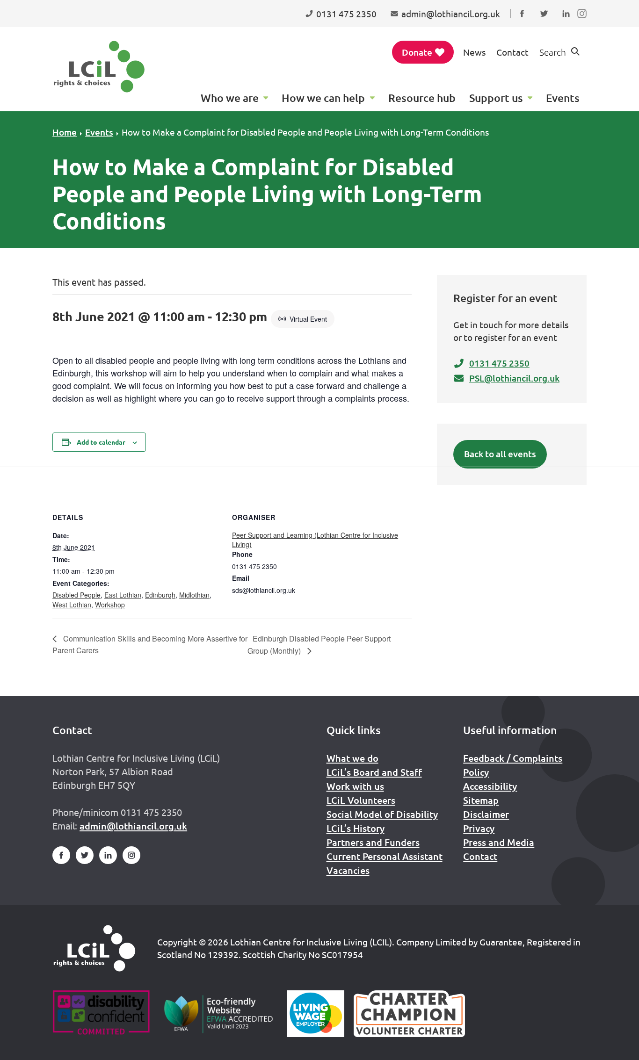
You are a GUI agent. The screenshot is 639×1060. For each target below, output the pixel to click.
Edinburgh (160, 594)
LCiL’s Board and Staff (374, 772)
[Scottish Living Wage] (315, 1013)
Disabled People (76, 594)
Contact (512, 52)
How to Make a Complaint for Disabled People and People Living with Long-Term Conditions (305, 131)
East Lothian (122, 594)
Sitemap (481, 800)
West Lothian (71, 604)
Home (64, 132)
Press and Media (498, 842)
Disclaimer (486, 814)
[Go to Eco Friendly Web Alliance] (218, 1013)
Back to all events (500, 454)
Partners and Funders (373, 842)
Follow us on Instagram (584, 22)
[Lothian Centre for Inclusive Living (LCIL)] (99, 67)
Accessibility (490, 786)
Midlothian (194, 594)
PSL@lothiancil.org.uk (514, 378)
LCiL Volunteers (361, 800)
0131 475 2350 (499, 363)
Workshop (110, 604)
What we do (352, 758)
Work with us (355, 786)
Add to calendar (101, 442)
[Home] (94, 948)
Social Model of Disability (382, 814)
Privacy (478, 828)
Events (99, 132)
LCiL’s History (356, 828)
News (474, 52)
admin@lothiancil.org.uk (133, 826)
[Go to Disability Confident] (100, 1013)
